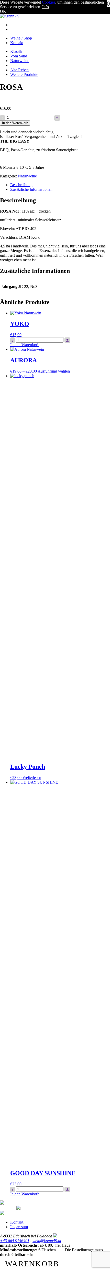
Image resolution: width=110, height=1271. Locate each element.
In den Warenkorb (15, 123)
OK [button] (3, 11)
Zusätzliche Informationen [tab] (31, 189)
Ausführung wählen (54, 371)
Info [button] (45, 7)
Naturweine (19, 60)
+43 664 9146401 (14, 1240)
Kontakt (16, 43)
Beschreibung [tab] (21, 185)
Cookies (48, 2)
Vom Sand (18, 56)
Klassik (16, 51)
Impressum (19, 1227)
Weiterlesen (32, 777)
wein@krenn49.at (46, 1240)
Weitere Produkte (24, 74)
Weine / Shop (21, 38)
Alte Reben (19, 70)
